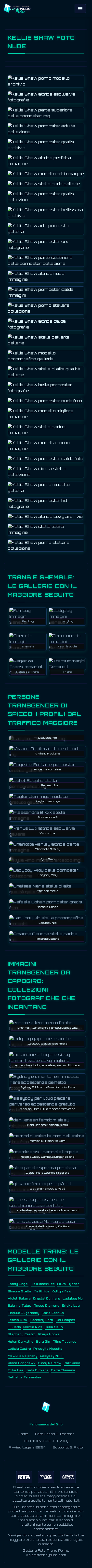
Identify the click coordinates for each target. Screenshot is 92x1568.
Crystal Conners (46, 1298)
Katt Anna (72, 1363)
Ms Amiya (41, 1291)
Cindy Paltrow (49, 1363)
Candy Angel (18, 1284)
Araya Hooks (49, 1334)
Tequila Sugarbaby (23, 1313)
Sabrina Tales (19, 1305)
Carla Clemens (63, 1370)
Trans (67, 671)
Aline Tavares (65, 1341)
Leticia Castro (19, 1348)
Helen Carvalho (20, 1341)
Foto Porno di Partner (54, 1434)
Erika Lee (16, 1370)
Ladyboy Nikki (52, 1356)
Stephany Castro (22, 1334)
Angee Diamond (46, 1305)
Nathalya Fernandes (24, 1377)
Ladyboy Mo (73, 1298)
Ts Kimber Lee (43, 1284)
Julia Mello (54, 1327)
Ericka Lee (71, 1305)
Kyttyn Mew (61, 1291)
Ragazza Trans (27, 671)
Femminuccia (67, 646)
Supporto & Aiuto (68, 1447)
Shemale (28, 646)
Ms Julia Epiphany (23, 1356)
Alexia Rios (32, 1327)
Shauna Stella (19, 1291)
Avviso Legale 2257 (27, 1447)
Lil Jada (14, 1327)
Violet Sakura (19, 1298)
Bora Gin (43, 1341)
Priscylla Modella (47, 1348)
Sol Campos (65, 1320)
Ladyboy (67, 621)
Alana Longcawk (22, 1363)
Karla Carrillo (53, 1313)
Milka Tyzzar (68, 1284)
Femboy (28, 621)
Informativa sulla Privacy (46, 1441)
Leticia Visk (17, 1320)
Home (23, 1434)
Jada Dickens (37, 1370)
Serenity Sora (41, 1320)
